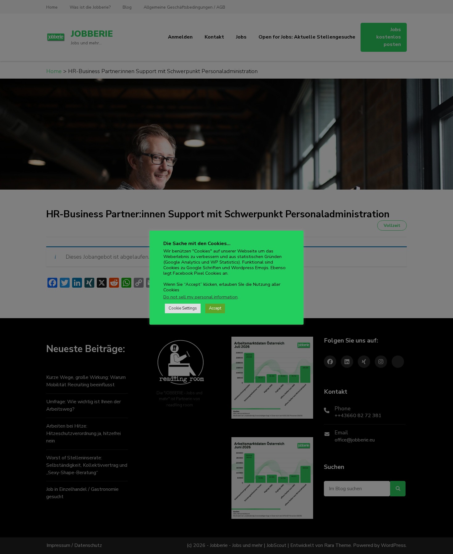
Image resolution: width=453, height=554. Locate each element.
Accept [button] (215, 308)
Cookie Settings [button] (183, 308)
